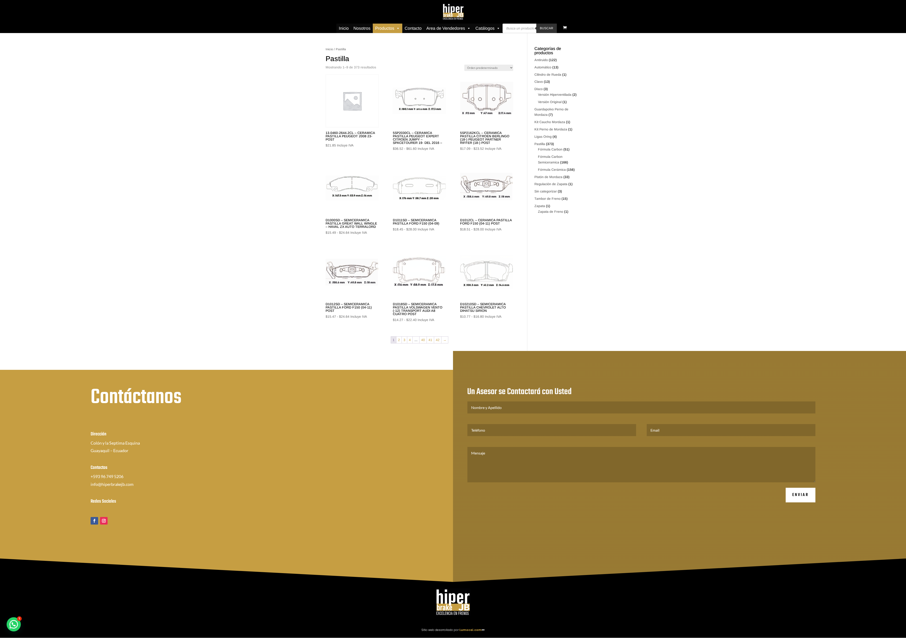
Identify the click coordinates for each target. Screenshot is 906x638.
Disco (538, 89)
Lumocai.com (470, 630)
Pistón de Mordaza (548, 177)
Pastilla (539, 144)
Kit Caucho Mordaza (549, 122)
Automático (542, 67)
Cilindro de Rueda (547, 74)
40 (423, 340)
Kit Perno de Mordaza (550, 129)
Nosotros (361, 28)
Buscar (546, 28)
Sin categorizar (545, 191)
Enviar (800, 495)
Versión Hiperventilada (554, 94)
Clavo (538, 81)
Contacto (413, 28)
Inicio (344, 28)
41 (430, 340)
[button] (14, 624)
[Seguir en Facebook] (94, 521)
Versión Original (550, 102)
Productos (384, 28)
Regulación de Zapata (550, 184)
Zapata (539, 206)
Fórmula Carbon (550, 149)
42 (438, 340)
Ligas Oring (543, 136)
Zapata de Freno (550, 211)
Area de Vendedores (445, 28)
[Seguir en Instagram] (104, 521)
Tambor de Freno (547, 198)
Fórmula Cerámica (552, 169)
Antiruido (541, 60)
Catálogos (485, 28)
